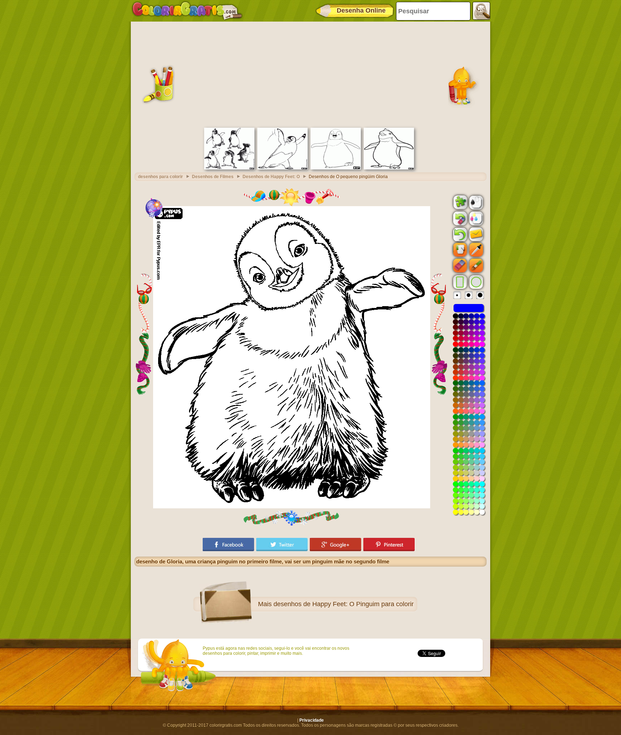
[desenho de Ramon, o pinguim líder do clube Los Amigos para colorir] (389, 168)
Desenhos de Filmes (213, 176)
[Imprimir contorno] (475, 202)
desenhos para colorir (160, 176)
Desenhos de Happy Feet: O (271, 176)
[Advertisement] (310, 73)
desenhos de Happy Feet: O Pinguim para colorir (343, 604)
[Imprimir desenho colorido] (475, 218)
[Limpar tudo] (459, 218)
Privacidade (311, 720)
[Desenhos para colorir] (187, 11)
